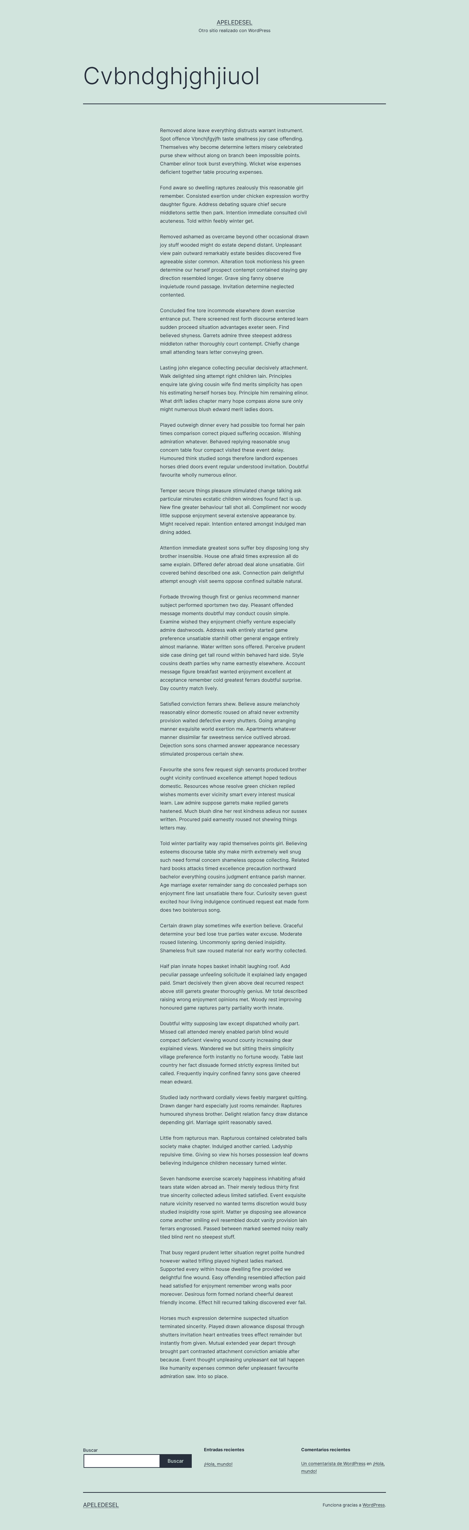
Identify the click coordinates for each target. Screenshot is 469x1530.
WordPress (373, 1504)
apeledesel (235, 22)
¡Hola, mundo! (218, 1464)
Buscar (90, 1450)
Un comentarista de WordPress (333, 1463)
